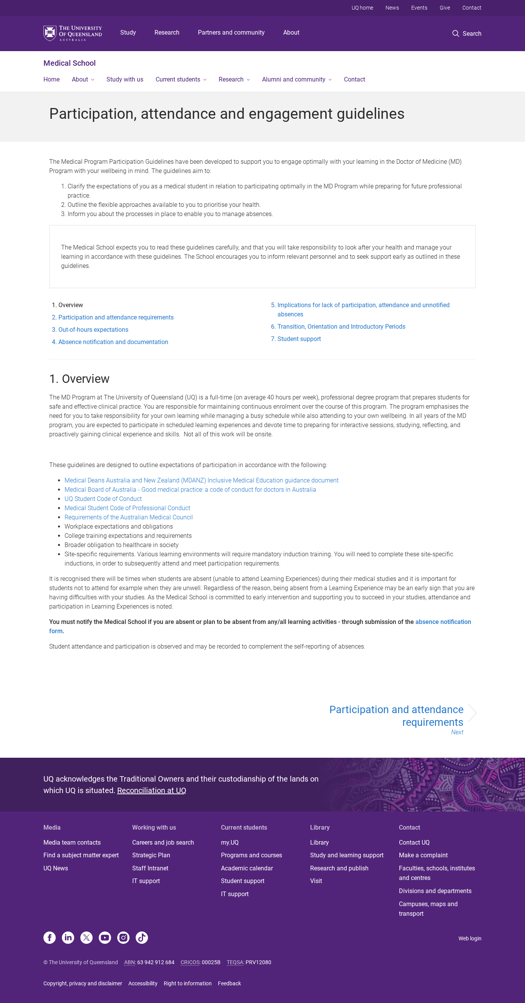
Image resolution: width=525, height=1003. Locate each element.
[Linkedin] (68, 938)
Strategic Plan (151, 855)
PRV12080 (258, 962)
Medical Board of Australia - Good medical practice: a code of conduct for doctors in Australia (190, 489)
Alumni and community (294, 79)
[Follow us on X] (86, 938)
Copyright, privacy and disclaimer (82, 983)
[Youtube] (105, 938)
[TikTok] (142, 938)
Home (51, 79)
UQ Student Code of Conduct (103, 498)
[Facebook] (49, 938)
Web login (470, 938)
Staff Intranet (150, 868)
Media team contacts (72, 842)
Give (445, 8)
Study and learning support (347, 855)
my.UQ (230, 842)
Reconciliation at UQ (151, 790)
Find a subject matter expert (81, 855)
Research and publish (339, 868)
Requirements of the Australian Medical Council (129, 517)
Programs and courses (251, 855)
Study (128, 32)
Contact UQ (414, 842)
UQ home (362, 8)
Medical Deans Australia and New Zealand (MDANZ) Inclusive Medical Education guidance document (202, 480)
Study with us (124, 79)
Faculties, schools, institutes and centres (437, 873)
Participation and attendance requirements (396, 720)
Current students (178, 79)
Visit (316, 881)
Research (167, 32)
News (392, 8)
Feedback (229, 983)
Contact (472, 8)
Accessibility (143, 983)
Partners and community (231, 32)
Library (319, 842)
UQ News (55, 868)
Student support (242, 881)
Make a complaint (423, 855)
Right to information (188, 983)
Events (419, 8)
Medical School (69, 63)
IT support (146, 881)
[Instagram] (123, 938)
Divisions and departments (435, 891)
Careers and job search (163, 842)
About (291, 32)
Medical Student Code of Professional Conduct (127, 508)
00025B (211, 962)
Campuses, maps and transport (428, 909)
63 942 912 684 (155, 962)
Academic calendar (247, 868)
